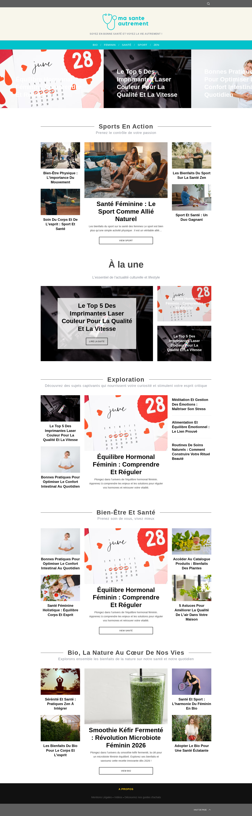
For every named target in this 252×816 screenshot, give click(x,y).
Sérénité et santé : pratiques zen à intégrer (60, 703)
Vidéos (118, 797)
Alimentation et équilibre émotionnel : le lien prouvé (191, 426)
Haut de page (200, 810)
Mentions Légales (101, 797)
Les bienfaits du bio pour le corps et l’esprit (60, 750)
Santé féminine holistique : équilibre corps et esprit (60, 610)
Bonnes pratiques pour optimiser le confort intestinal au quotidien (60, 481)
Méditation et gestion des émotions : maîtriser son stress (190, 404)
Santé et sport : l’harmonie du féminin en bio (191, 703)
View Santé (126, 630)
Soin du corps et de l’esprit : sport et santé (60, 224)
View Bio (126, 771)
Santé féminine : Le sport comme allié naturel (126, 211)
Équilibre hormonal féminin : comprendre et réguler (126, 464)
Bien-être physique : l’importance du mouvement (60, 177)
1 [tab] (233, 77)
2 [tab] (140, 322)
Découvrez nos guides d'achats (143, 797)
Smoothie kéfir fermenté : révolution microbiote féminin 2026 (126, 738)
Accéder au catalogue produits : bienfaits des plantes (191, 563)
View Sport (126, 240)
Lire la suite (96, 341)
